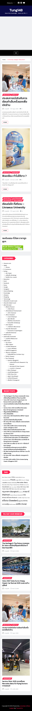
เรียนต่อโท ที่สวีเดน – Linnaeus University (13, 205)
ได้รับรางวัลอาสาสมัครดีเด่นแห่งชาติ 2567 (14, 430)
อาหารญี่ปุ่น (5, 504)
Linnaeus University (12, 482)
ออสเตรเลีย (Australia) (10, 336)
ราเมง (26, 497)
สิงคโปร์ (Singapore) (11, 350)
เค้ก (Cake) (8, 273)
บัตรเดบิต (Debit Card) (10, 303)
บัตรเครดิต (19, 495)
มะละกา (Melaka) (12, 348)
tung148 (7, 109)
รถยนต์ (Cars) (7, 334)
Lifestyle (6, 295)
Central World (18, 477)
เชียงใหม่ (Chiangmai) (13, 380)
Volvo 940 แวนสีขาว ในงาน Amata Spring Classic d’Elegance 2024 (15, 427)
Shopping (6, 297)
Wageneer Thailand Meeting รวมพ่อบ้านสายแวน (17, 436)
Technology (7, 299)
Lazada (4, 483)
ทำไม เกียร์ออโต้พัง (8, 414)
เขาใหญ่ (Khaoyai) (12, 378)
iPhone (8, 267)
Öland (23, 489)
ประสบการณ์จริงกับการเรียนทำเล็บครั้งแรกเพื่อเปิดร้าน (14, 101)
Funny (5, 285)
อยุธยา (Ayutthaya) (13, 376)
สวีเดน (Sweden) (10, 315)
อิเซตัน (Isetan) (12, 504)
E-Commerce (7, 269)
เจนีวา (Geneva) (12, 313)
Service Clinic (26, 484)
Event (5, 281)
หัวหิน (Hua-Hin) (12, 374)
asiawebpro (23, 706)
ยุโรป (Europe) (7, 305)
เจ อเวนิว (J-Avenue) (15, 368)
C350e (13, 477)
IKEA (20, 480)
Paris (18, 484)
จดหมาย (12, 495)
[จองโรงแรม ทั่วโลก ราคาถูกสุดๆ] (16, 247)
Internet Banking (8, 291)
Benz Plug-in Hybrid (6, 477)
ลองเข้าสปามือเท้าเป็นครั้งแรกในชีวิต (13, 420)
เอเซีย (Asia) (7, 340)
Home (4, 59)
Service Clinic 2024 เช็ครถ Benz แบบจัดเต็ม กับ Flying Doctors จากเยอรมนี (16, 440)
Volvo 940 (20, 487)
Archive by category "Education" (16, 59)
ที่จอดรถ (15, 495)
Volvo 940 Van (10, 489)
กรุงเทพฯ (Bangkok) (13, 360)
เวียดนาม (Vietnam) (11, 352)
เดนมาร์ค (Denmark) (11, 329)
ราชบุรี (23, 497)
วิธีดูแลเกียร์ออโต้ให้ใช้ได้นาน (11, 412)
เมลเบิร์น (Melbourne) (11, 338)
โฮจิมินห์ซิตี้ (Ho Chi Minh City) (16, 354)
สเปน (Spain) (9, 325)
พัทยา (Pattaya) (12, 370)
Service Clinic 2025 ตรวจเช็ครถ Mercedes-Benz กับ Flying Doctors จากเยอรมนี (15, 409)
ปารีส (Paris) (11, 309)
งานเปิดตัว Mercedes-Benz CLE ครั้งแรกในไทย (16, 437)
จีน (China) (8, 342)
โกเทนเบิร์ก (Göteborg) (14, 323)
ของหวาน (21, 492)
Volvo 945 (16, 489)
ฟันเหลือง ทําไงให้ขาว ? (14, 176)
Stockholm (5, 487)
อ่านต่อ (5, 122)
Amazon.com (7, 263)
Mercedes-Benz (22, 482)
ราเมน (28, 497)
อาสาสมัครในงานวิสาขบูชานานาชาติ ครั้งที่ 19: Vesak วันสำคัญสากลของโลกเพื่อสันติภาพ (15, 448)
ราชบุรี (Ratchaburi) (13, 372)
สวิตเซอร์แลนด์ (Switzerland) (13, 311)
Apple (5, 265)
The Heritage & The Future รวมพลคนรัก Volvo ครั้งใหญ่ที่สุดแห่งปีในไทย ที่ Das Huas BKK (16, 397)
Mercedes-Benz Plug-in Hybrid (9, 484)
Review (22, 484)
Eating (5, 271)
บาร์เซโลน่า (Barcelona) (14, 327)
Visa (13, 487)
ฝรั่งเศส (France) (10, 307)
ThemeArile (19, 708)
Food (12, 479)
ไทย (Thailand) (10, 358)
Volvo (15, 487)
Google (6, 287)
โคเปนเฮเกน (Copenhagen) (15, 331)
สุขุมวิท (20, 501)
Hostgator (6, 289)
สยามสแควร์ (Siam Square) (17, 366)
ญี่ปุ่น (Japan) (9, 344)
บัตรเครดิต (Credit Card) (10, 301)
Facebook (6, 283)
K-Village (27, 480)
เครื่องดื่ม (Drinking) (11, 275)
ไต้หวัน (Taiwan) (10, 356)
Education (6, 279)
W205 (20, 489)
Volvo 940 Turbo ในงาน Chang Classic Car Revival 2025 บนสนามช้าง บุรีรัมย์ (15, 401)
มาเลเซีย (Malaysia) (11, 346)
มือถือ (20, 497)
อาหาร (25, 500)
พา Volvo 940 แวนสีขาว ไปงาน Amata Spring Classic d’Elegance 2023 (16, 460)
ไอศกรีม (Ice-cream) (11, 277)
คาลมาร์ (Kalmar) (12, 317)
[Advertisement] (16, 33)
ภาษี (18, 497)
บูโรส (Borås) (11, 319)
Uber (10, 487)
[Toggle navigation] (16, 53)
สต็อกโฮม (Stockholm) (14, 321)
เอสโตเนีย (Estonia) (11, 333)
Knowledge (7, 293)
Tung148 (16, 10)
